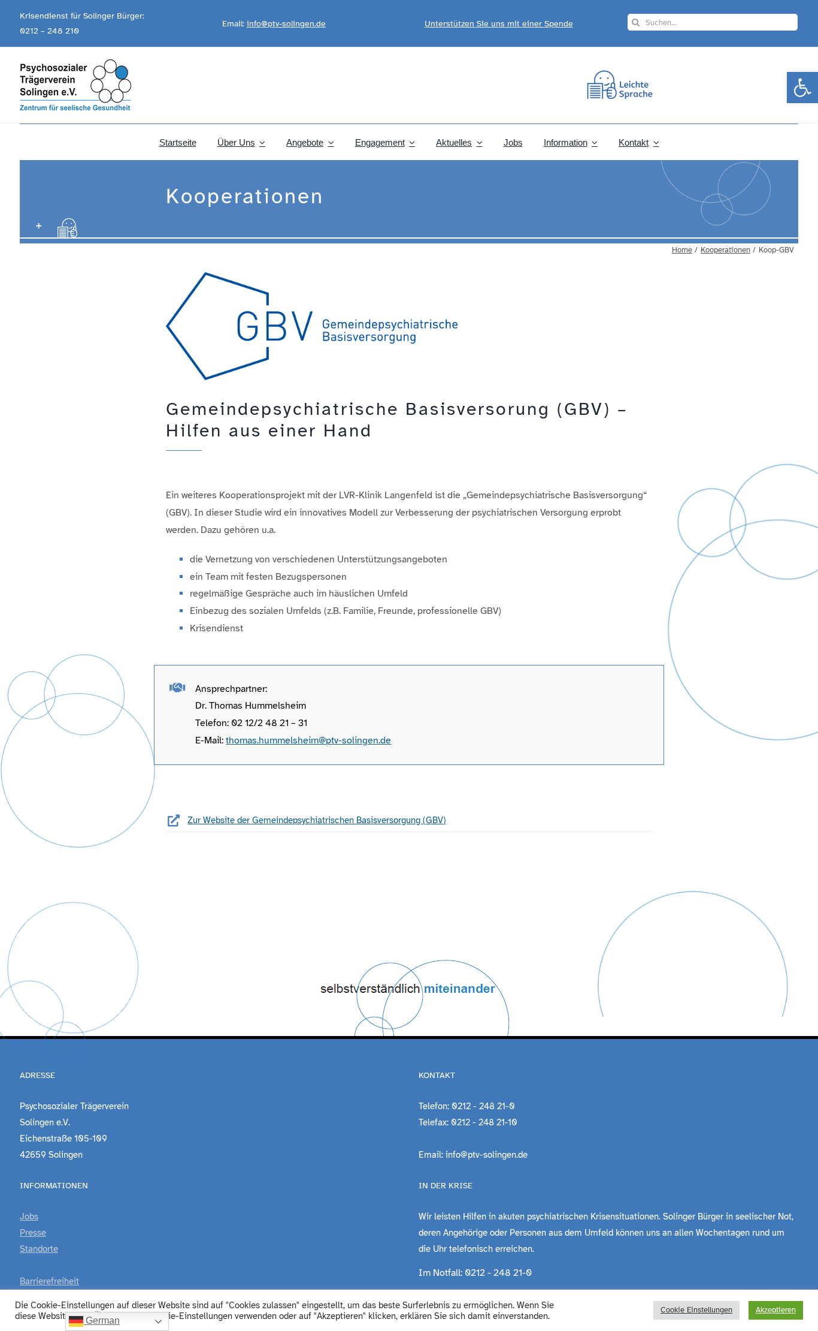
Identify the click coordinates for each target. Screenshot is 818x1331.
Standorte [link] (39, 1248)
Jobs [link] (29, 1216)
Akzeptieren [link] (776, 1310)
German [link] (101, 1320)
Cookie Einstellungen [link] (696, 1310)
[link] (802, 87)
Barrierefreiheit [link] (49, 1281)
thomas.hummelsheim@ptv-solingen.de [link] (308, 740)
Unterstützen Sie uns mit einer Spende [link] (499, 24)
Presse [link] (33, 1232)
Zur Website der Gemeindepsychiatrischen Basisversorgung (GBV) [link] (316, 820)
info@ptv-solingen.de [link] (286, 24)
